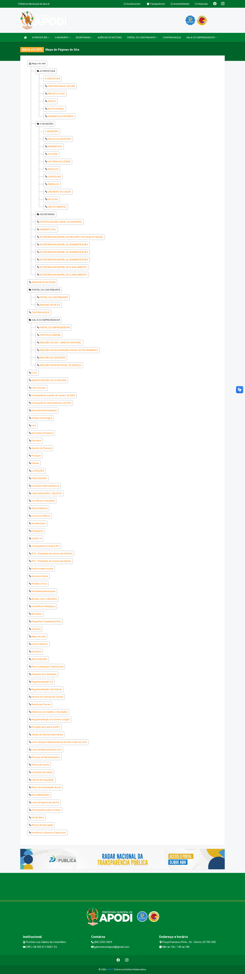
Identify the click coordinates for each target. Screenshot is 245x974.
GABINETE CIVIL (48, 229)
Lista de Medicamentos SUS (47, 749)
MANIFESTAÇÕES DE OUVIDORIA (49, 380)
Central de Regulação (43, 779)
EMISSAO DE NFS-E (50, 304)
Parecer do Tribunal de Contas (47, 696)
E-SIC (34, 372)
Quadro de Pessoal (42, 448)
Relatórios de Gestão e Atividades (49, 712)
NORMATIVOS (55, 146)
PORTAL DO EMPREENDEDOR (55, 327)
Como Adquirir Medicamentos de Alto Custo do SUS (59, 742)
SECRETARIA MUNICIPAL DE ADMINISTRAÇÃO (64, 244)
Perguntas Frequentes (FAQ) (46, 621)
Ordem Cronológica (42, 418)
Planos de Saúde (40, 764)
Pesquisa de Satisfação (44, 674)
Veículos (36, 629)
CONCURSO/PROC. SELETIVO (47, 493)
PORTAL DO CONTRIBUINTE (141, 37)
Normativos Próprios (42, 433)
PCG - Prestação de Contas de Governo (52, 553)
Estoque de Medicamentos (46, 757)
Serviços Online (40, 576)
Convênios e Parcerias (43, 500)
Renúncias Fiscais (41, 704)
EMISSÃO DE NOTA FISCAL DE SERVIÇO (60, 365)
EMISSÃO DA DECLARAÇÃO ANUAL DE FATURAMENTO (69, 350)
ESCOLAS (53, 199)
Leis (34, 425)
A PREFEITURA (40, 37)
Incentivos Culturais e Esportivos (49, 832)
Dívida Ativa (38, 817)
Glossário (37, 614)
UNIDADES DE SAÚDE (59, 191)
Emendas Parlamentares (44, 410)
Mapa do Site (39, 636)
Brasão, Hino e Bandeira (44, 598)
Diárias (35, 463)
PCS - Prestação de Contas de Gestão (51, 561)
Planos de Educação (42, 825)
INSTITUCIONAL (56, 108)
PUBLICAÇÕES (39, 478)
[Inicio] (25, 37)
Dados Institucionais (42, 568)
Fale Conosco (39, 387)
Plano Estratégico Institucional (47, 666)
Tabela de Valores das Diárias (47, 734)
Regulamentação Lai (42, 681)
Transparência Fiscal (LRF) (46, 546)
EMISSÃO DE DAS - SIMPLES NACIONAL (60, 342)
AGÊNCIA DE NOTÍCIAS (110, 37)
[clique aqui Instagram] (127, 960)
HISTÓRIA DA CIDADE (59, 161)
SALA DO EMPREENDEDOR (200, 37)
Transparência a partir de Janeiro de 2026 (53, 395)
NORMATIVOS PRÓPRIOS (61, 116)
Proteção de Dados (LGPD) (46, 727)
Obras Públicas (39, 508)
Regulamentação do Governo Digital (51, 719)
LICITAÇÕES (38, 470)
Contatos (36, 651)
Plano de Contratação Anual (46, 787)
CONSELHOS (54, 176)
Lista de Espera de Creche (45, 802)
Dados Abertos (40, 644)
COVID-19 (37, 538)
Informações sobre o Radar (46, 810)
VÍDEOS (52, 101)
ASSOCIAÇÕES (39, 659)
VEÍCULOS (53, 169)
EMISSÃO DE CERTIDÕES (52, 357)
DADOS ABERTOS (57, 206)
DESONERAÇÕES (41, 795)
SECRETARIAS (83, 37)
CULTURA (53, 154)
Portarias (36, 455)
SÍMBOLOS (53, 184)
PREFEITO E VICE (56, 93)
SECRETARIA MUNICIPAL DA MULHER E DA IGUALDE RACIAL (71, 237)
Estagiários (37, 531)
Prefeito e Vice (39, 583)
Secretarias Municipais (43, 591)
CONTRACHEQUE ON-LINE (61, 86)
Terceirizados (39, 523)
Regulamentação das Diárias (47, 689)
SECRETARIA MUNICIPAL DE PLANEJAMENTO (63, 267)
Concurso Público (41, 515)
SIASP (110, 969)
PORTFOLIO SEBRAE (50, 335)
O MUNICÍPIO (62, 37)
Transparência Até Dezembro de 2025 (51, 403)
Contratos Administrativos (45, 485)
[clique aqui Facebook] (118, 960)
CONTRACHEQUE (172, 37)
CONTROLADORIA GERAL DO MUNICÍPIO (61, 222)
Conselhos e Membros (43, 606)
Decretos (36, 440)
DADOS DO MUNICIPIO (59, 139)
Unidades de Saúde (42, 772)
